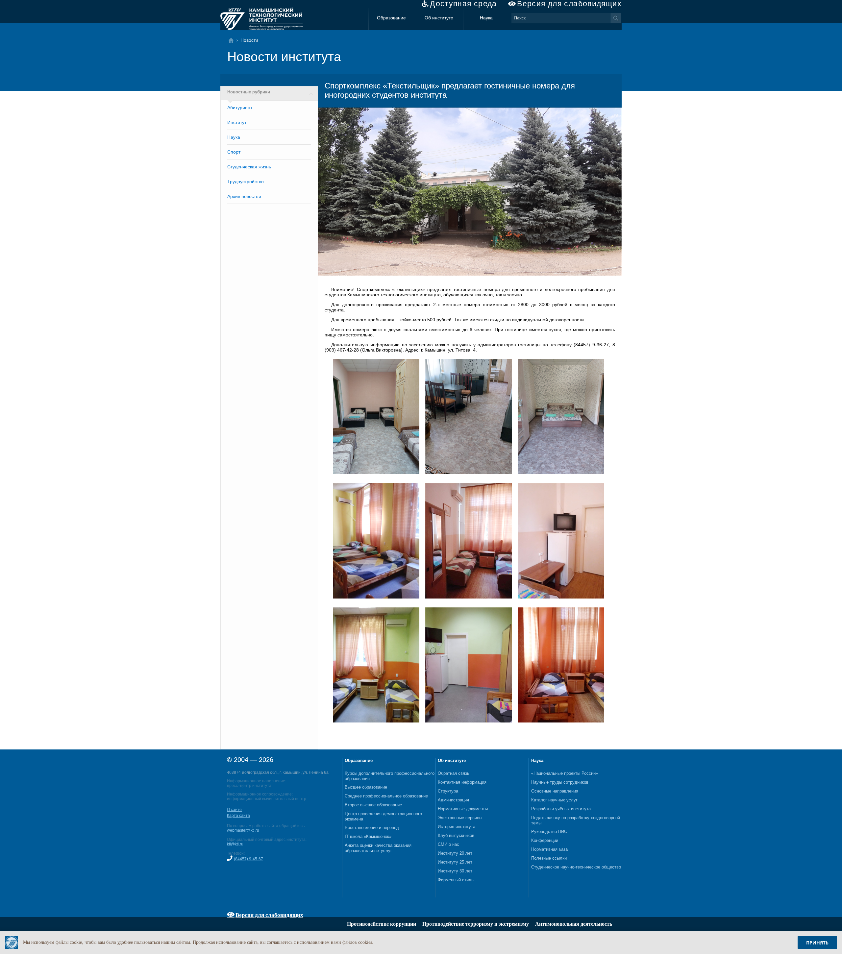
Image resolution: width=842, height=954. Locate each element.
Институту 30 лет (455, 870)
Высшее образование (366, 787)
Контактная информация (462, 782)
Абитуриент (239, 107)
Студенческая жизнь (249, 166)
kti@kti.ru (235, 844)
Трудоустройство (245, 181)
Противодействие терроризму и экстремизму (475, 924)
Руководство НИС (549, 831)
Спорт (233, 152)
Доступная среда (463, 4)
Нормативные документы (463, 808)
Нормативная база (549, 849)
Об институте (439, 17)
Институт (236, 122)
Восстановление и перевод (372, 827)
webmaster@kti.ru (243, 830)
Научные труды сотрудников (559, 782)
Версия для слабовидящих (569, 4)
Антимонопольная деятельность (573, 924)
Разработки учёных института (561, 808)
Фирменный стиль (456, 879)
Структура (448, 791)
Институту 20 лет (455, 853)
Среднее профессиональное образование (386, 796)
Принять (817, 943)
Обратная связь (453, 773)
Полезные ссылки (549, 858)
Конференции (544, 840)
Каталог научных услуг (554, 799)
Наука (486, 17)
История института (456, 826)
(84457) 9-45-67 (248, 859)
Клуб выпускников (456, 835)
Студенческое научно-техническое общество (576, 867)
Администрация (453, 799)
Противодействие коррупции (381, 924)
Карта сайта (238, 815)
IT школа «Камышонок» (368, 836)
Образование (391, 17)
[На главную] (233, 40)
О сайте (234, 809)
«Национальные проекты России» (564, 773)
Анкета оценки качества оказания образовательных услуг (378, 848)
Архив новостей (244, 196)
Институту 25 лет (455, 862)
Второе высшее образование (373, 804)
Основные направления (554, 791)
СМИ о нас (448, 844)
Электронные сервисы (460, 817)
